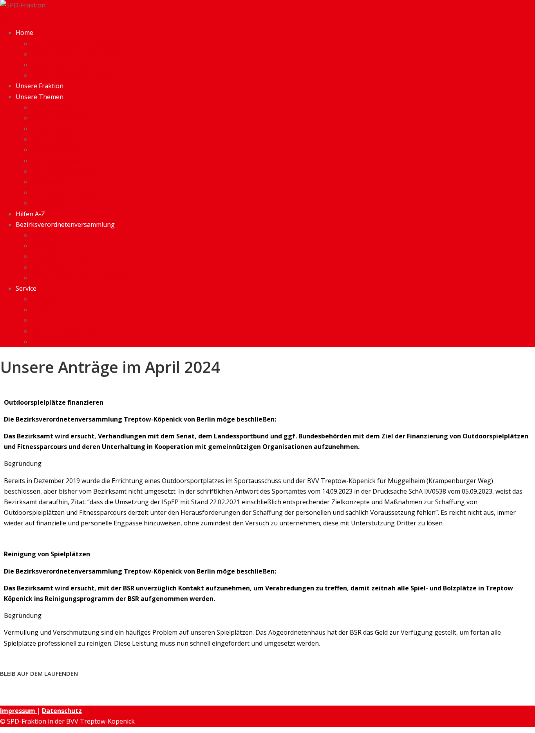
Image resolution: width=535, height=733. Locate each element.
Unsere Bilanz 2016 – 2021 (70, 64)
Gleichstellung (52, 181)
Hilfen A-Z (30, 214)
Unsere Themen (39, 96)
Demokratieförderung (64, 171)
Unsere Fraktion (39, 85)
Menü (8, 15)
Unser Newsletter (57, 320)
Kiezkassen (47, 267)
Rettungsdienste (55, 160)
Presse (41, 309)
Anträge (43, 245)
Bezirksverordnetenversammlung (65, 224)
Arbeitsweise (50, 235)
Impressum (18, 710)
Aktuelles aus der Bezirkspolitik (77, 43)
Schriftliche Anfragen (62, 256)
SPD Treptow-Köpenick (65, 331)
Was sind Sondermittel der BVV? (78, 277)
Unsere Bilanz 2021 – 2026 (70, 75)
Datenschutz (62, 710)
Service (26, 288)
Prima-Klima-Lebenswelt (67, 192)
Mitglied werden (55, 341)
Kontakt (43, 299)
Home (24, 32)
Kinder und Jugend (58, 128)
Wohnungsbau (53, 107)
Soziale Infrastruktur (62, 118)
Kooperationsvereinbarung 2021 (79, 54)
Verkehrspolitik (54, 139)
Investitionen (50, 203)
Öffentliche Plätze (57, 149)
